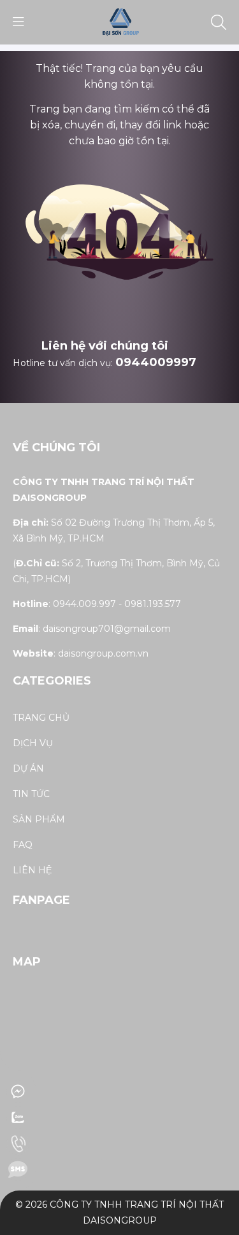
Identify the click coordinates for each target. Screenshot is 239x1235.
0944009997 (155, 362)
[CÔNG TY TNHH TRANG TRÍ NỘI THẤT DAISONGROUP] (119, 21)
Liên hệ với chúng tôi (104, 346)
